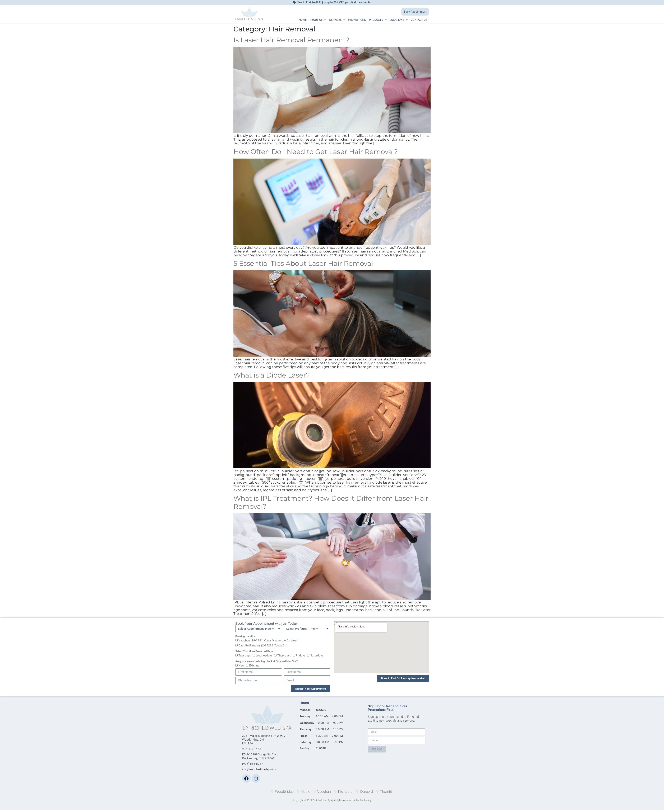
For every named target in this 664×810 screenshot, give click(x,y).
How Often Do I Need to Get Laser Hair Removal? (315, 151)
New (241, 665)
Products (376, 19)
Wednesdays (264, 655)
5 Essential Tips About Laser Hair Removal (303, 263)
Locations (397, 19)
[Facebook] (246, 778)
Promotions (357, 19)
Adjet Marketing (362, 800)
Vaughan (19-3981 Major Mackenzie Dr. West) (268, 640)
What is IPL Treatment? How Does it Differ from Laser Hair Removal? (330, 502)
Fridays (300, 655)
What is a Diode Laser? (271, 375)
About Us (316, 19)
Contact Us (419, 19)
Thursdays (284, 655)
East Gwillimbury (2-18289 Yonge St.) (262, 645)
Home (303, 19)
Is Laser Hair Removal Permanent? (291, 40)
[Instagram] (256, 778)
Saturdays (316, 655)
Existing (254, 665)
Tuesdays (244, 655)
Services (335, 19)
